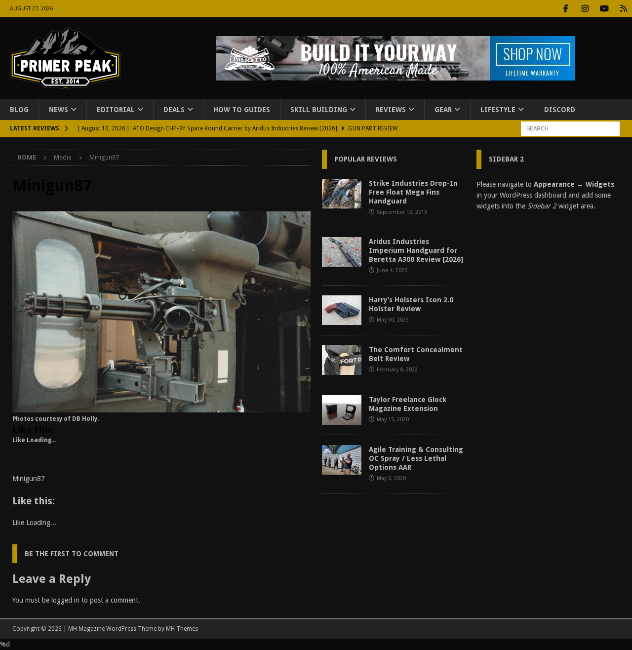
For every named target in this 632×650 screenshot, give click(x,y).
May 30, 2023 (393, 320)
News (58, 110)
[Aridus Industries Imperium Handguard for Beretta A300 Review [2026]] (341, 252)
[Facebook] (565, 8)
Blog (19, 110)
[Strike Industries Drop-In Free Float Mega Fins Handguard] (341, 193)
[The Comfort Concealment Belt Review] (341, 360)
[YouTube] (604, 8)
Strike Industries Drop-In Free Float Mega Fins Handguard (413, 192)
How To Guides (241, 110)
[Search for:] (570, 128)
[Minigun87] (161, 407)
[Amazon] (623, 8)
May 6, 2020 (391, 478)
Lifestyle (497, 110)
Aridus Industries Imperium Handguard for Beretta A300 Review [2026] (416, 250)
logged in (65, 600)
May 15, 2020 (393, 419)
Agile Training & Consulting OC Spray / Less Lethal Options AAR (416, 458)
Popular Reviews (365, 159)
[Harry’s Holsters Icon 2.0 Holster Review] (341, 310)
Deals (174, 110)
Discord (559, 110)
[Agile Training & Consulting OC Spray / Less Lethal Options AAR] (341, 460)
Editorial (116, 110)
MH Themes (182, 628)
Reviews (391, 110)
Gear (443, 110)
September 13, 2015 (402, 212)
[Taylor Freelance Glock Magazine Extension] (341, 410)
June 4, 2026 (392, 270)
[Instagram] (584, 8)
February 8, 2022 (397, 369)
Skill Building (318, 110)
